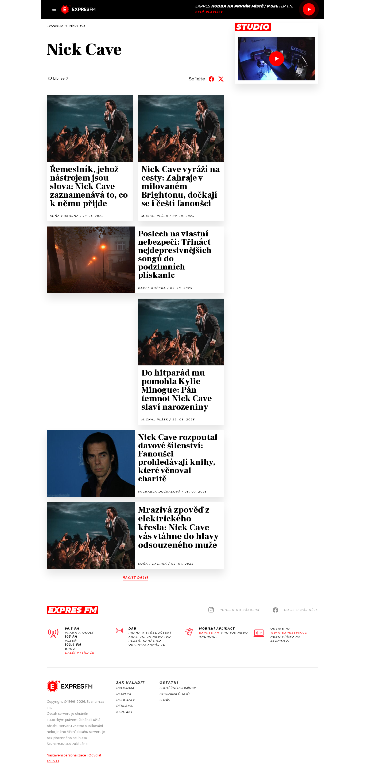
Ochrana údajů (174, 694)
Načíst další (135, 577)
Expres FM (209, 632)
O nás (165, 700)
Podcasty (125, 700)
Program (125, 688)
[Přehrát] (309, 9)
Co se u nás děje (301, 610)
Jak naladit (130, 683)
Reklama (124, 706)
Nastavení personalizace (66, 755)
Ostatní (169, 683)
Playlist (123, 694)
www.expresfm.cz (288, 632)
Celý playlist (209, 12)
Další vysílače (80, 652)
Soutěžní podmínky (178, 688)
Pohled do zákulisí (239, 610)
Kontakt (124, 712)
